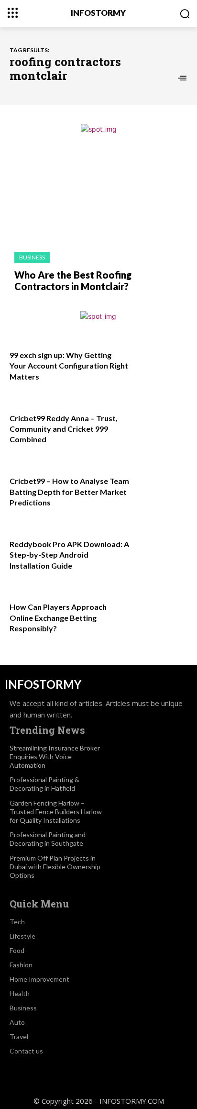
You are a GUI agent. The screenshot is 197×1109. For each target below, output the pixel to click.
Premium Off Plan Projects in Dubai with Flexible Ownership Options (55, 866)
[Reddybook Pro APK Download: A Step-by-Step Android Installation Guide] (160, 556)
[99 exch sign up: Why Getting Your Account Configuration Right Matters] (160, 367)
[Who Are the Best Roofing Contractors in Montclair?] (98, 197)
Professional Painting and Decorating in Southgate (48, 838)
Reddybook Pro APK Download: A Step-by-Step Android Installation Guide (69, 554)
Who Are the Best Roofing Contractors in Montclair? (72, 280)
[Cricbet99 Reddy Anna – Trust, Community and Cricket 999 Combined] (160, 430)
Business (32, 257)
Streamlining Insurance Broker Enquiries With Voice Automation (55, 756)
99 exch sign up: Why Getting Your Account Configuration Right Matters (69, 365)
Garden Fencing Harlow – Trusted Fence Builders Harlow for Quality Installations (56, 811)
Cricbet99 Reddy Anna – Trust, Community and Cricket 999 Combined (64, 429)
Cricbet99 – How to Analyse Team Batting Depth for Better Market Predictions (69, 491)
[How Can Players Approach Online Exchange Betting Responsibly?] (160, 619)
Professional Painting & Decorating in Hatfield (44, 783)
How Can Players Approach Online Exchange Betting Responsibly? (58, 617)
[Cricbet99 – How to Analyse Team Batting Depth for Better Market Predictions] (160, 493)
